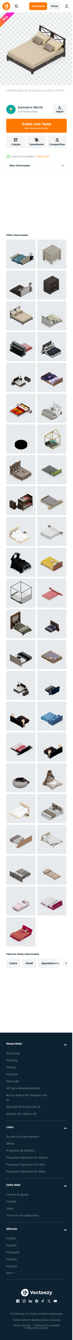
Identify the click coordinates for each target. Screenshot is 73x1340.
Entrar (54, 6)
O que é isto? (43, 156)
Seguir (60, 111)
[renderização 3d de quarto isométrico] (21, 251)
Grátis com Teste (36, 126)
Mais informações (20, 162)
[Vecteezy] (6, 6)
